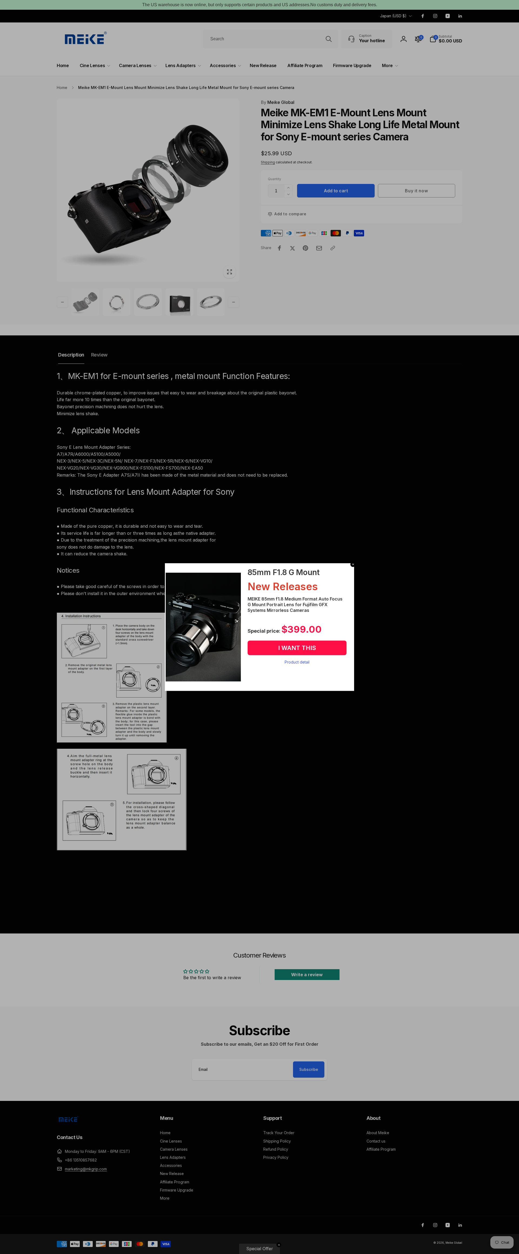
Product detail (297, 662)
